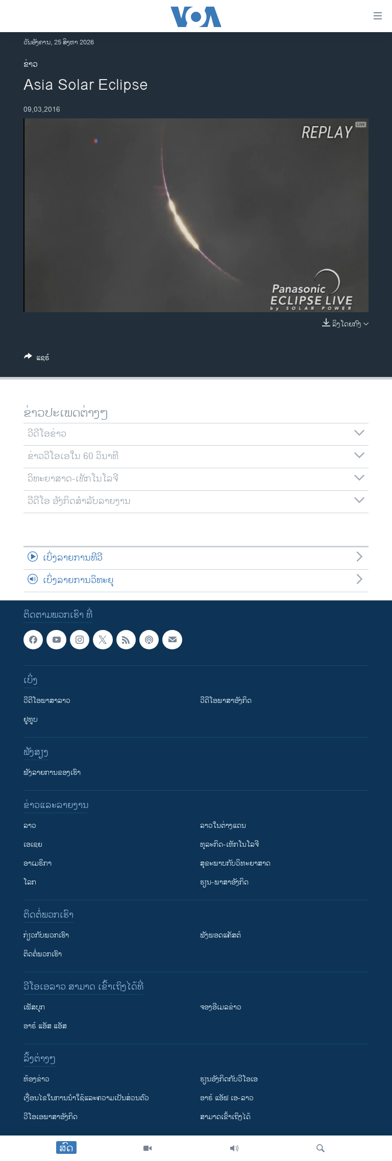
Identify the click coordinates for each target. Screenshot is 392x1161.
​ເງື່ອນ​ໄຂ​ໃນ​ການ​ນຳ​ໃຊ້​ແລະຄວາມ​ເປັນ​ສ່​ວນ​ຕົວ (86, 1098)
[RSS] (126, 639)
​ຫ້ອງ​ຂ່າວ (36, 1079)
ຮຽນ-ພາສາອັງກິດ (224, 882)
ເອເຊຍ (32, 844)
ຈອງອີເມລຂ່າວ (220, 1007)
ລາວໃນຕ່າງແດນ (223, 825)
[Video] (147, 1148)
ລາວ (29, 825)
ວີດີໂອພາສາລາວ (46, 700)
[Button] (37, 359)
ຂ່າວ (30, 64)
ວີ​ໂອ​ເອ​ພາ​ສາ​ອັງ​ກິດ (50, 1117)
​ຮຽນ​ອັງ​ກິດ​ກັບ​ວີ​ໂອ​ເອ (229, 1079)
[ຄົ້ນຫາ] (320, 1148)
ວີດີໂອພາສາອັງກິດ (226, 700)
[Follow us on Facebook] (33, 639)
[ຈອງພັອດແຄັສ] (172, 639)
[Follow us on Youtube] (56, 639)
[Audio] (234, 1148)
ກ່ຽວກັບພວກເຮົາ (46, 935)
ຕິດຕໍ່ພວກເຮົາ (42, 954)
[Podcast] (149, 639)
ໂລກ (29, 882)
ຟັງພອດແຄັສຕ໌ (220, 935)
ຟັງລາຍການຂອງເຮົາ (52, 772)
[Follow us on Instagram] (79, 639)
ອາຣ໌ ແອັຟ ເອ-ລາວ (227, 1098)
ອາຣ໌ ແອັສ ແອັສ (45, 1026)
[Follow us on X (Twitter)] (102, 639)
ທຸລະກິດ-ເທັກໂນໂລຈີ (229, 844)
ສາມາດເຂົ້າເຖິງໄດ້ (225, 1117)
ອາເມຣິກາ (37, 863)
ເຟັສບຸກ (34, 1007)
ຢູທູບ (30, 719)
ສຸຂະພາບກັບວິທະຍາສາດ (235, 863)
